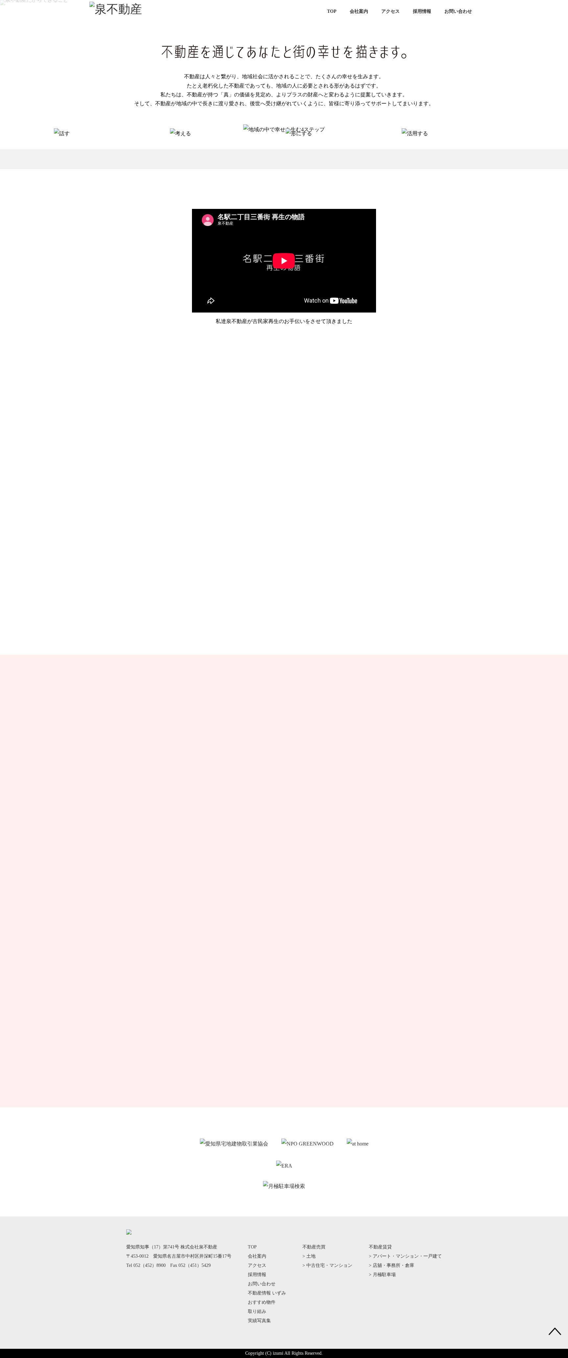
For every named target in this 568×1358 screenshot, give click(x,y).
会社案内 (359, 11)
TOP (332, 11)
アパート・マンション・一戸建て (407, 1256)
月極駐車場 (384, 1274)
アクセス (390, 11)
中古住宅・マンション (329, 1265)
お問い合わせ (458, 11)
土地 (311, 1256)
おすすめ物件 (261, 1302)
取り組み (257, 1311)
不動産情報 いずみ (267, 1293)
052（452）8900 (149, 1265)
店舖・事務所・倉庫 (393, 1265)
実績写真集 (259, 1320)
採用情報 (422, 11)
